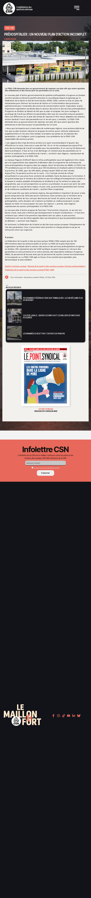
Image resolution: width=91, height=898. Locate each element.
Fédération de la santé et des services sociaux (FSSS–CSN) (29, 269)
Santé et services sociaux (15, 266)
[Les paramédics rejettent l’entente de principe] (14, 333)
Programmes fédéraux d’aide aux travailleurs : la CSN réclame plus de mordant (53, 299)
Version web (51, 411)
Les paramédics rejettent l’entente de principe (44, 333)
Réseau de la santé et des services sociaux (46, 266)
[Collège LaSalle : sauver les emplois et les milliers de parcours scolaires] (14, 315)
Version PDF (39, 411)
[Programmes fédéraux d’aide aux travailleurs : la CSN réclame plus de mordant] (14, 298)
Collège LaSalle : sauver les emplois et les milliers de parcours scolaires (51, 316)
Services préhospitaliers (74, 266)
